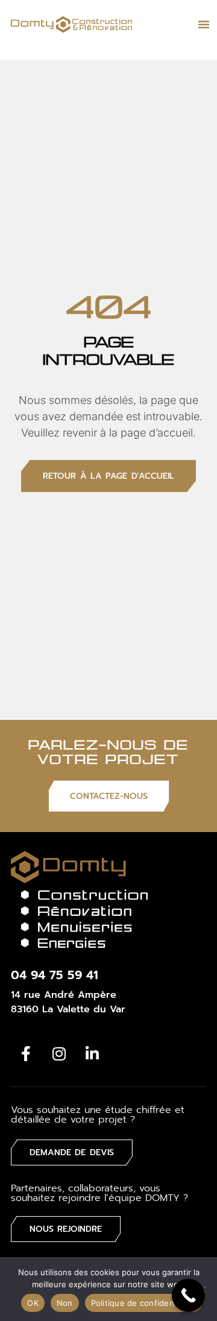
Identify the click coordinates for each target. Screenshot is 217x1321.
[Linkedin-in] (92, 1053)
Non (65, 1303)
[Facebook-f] (26, 1053)
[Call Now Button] (188, 1295)
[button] (204, 24)
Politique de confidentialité (143, 1303)
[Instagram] (59, 1053)
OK (33, 1303)
